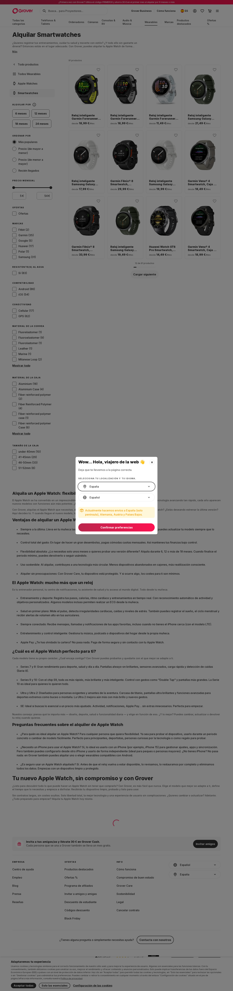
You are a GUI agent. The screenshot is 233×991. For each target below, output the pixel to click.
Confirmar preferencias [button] (116, 527)
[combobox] (116, 486)
